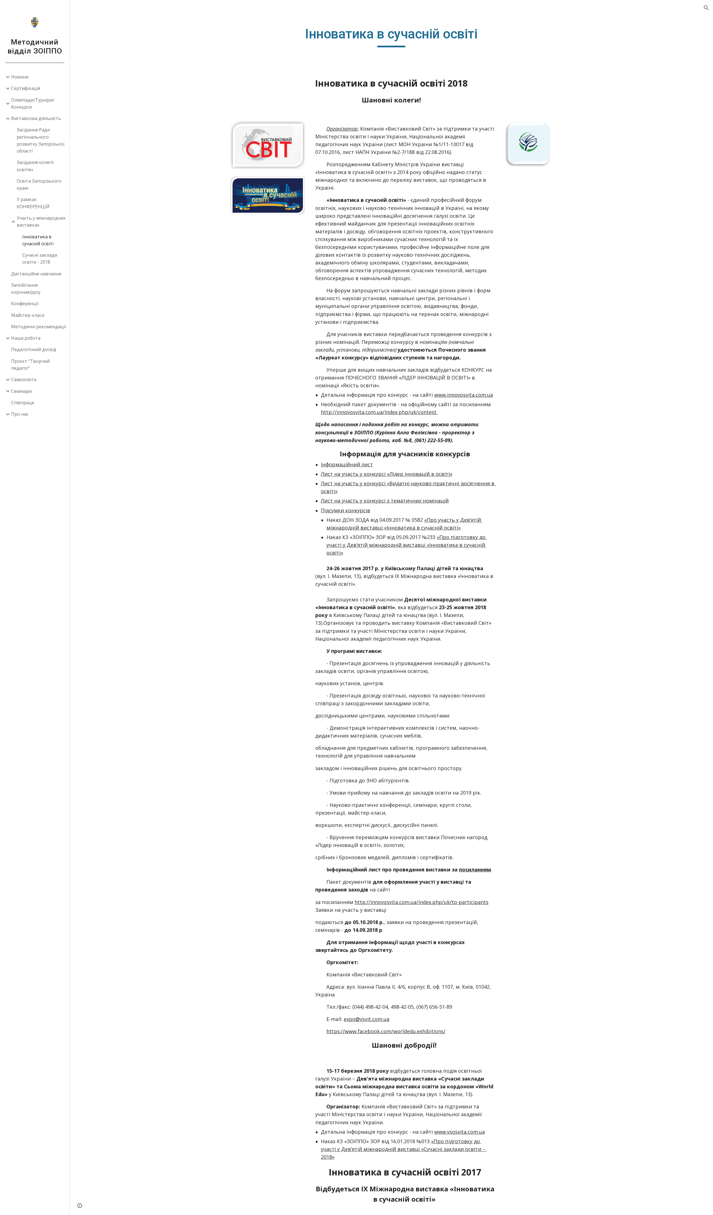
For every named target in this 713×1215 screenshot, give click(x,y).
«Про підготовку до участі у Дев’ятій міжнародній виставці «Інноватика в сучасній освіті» (406, 545)
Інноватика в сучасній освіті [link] (37, 240)
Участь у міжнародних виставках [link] (41, 221)
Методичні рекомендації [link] (38, 327)
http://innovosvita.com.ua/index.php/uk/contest (379, 412)
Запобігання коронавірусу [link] (25, 288)
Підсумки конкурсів (345, 510)
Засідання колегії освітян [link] (35, 165)
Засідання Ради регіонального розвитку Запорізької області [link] (40, 140)
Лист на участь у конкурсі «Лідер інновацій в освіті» (386, 474)
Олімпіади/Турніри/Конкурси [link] (32, 103)
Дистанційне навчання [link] (36, 274)
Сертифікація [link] (25, 88)
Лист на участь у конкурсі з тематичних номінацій (385, 500)
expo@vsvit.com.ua (366, 1019)
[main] (391, 36)
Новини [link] (19, 77)
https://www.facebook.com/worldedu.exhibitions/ (386, 1031)
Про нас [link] (19, 414)
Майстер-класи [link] (27, 315)
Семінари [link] (21, 391)
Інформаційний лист (347, 464)
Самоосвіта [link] (23, 379)
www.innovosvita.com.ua (463, 394)
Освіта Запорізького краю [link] (39, 184)
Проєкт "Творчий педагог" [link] (30, 364)
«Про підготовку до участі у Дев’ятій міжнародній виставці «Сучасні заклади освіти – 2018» (404, 1149)
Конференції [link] (24, 303)
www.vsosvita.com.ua (459, 1131)
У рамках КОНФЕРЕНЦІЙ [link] (33, 202)
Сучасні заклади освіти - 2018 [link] (39, 258)
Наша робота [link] (25, 338)
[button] (706, 7)
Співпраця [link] (22, 403)
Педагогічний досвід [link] (33, 349)
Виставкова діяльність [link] (36, 118)
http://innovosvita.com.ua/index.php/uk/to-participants (422, 902)
